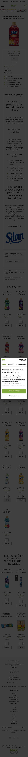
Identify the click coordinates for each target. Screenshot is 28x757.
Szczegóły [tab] (11, 364)
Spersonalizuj (13, 395)
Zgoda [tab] (4, 364)
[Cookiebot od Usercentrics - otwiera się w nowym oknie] (19, 360)
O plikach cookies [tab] (21, 364)
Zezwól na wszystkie (14, 390)
